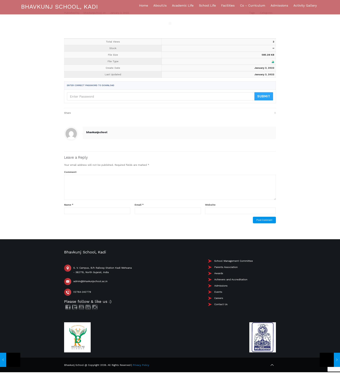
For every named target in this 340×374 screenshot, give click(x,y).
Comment (70, 172)
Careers (218, 298)
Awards (218, 273)
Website (210, 204)
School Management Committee (233, 260)
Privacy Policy (141, 365)
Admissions (221, 285)
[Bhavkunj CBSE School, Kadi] (16, 46)
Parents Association (226, 267)
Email (139, 204)
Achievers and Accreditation (230, 279)
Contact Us (221, 304)
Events (218, 291)
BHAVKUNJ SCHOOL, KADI (59, 6)
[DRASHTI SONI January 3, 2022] (10, 360)
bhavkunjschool (96, 132)
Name (68, 204)
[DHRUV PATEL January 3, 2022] (330, 360)
